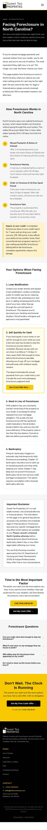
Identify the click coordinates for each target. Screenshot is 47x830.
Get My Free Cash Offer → (23, 703)
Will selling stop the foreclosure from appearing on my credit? (18, 655)
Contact (6, 774)
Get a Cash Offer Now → (19, 387)
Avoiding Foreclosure (10, 770)
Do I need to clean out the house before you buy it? (21, 664)
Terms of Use (29, 817)
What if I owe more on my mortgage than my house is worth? (21, 647)
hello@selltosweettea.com (15, 790)
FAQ (4, 766)
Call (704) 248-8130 (23, 603)
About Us (6, 757)
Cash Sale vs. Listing (10, 762)
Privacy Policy (18, 817)
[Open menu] (42, 5)
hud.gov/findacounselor (25, 559)
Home (5, 19)
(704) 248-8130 (28, 710)
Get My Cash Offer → (23, 611)
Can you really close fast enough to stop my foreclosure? (22, 638)
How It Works (8, 753)
